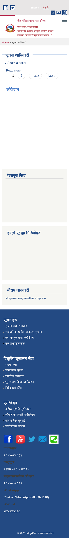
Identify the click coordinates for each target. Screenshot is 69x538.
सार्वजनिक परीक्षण (15, 426)
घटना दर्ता (11, 364)
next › (35, 75)
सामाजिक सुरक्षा (14, 370)
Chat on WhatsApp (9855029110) (26, 497)
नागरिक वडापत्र (14, 376)
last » (51, 75)
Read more (13, 70)
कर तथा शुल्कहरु (15, 343)
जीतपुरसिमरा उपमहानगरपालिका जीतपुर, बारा (26, 298)
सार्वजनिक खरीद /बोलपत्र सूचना (23, 332)
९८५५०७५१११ (13, 483)
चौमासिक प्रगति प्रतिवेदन (20, 414)
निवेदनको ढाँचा (13, 388)
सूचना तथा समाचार (16, 326)
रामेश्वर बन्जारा (15, 63)
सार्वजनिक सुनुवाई (15, 420)
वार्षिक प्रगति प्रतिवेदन (18, 409)
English (35, 7)
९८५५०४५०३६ (13, 455)
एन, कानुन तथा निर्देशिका (19, 337)
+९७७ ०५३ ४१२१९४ (16, 469)
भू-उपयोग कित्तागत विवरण (19, 382)
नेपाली (46, 7)
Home (5, 42)
